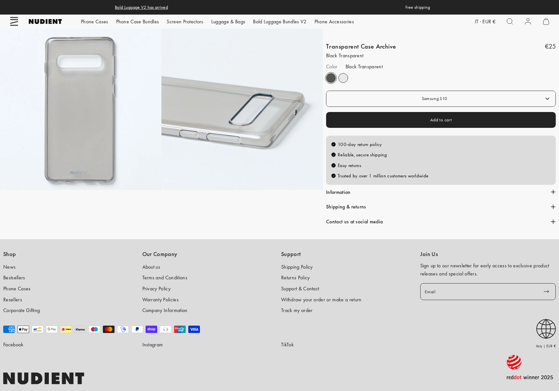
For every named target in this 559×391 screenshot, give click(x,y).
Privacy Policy (156, 288)
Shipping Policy (297, 266)
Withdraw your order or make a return (321, 299)
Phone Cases (94, 21)
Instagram (152, 344)
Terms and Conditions (164, 277)
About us (151, 266)
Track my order (296, 310)
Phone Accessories (334, 21)
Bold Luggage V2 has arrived (141, 7)
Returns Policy (295, 277)
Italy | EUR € (546, 346)
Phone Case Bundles (137, 21)
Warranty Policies (160, 299)
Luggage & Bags (228, 21)
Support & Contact (300, 288)
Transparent (343, 78)
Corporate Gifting (21, 310)
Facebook (13, 344)
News (9, 266)
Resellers (12, 299)
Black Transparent (331, 78)
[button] (14, 21)
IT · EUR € (485, 21)
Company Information (165, 310)
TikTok (287, 344)
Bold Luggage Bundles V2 (279, 21)
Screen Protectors (185, 21)
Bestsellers (14, 277)
